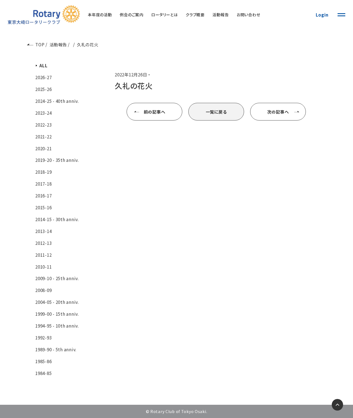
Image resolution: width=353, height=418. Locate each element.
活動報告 (220, 14)
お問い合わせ (248, 14)
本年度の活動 (100, 14)
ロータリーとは (164, 14)
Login (322, 15)
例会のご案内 (131, 14)
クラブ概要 (195, 14)
